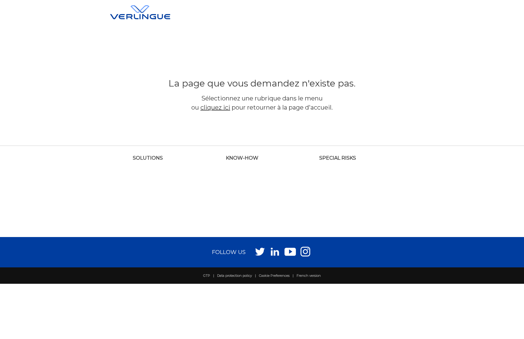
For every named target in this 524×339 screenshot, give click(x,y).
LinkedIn (275, 251)
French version (309, 275)
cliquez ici (215, 107)
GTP (206, 275)
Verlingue (140, 12)
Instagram (305, 251)
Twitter (260, 251)
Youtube (290, 251)
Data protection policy (234, 275)
